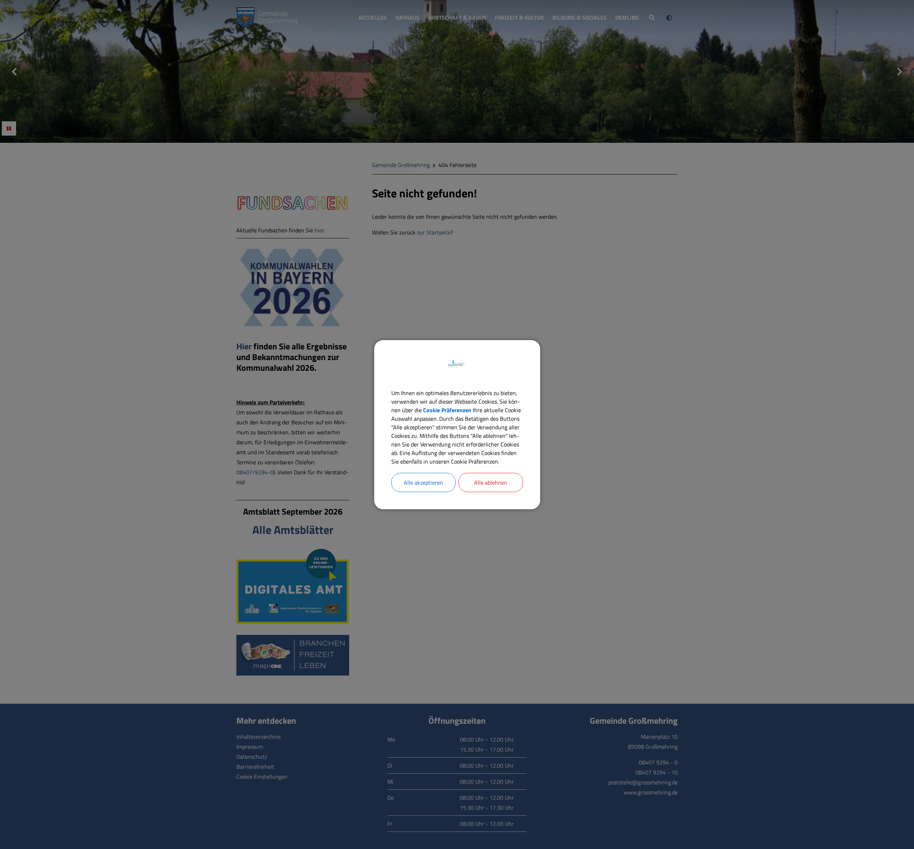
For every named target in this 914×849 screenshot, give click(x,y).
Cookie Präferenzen (447, 410)
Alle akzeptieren (423, 482)
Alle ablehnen (490, 482)
